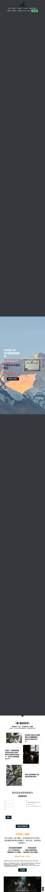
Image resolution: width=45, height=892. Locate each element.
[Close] (36, 435)
